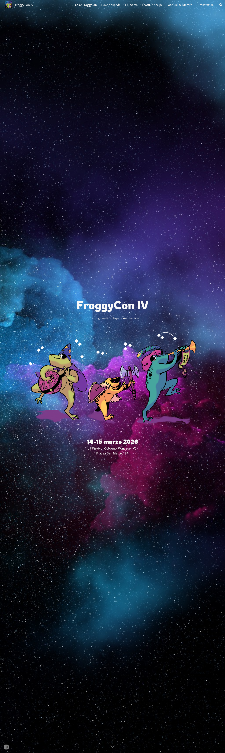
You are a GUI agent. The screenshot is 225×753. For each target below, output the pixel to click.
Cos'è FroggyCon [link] (86, 5)
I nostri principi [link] (152, 5)
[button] (221, 5)
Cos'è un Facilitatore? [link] (179, 5)
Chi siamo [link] (131, 5)
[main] (112, 309)
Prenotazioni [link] (206, 5)
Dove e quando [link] (111, 5)
